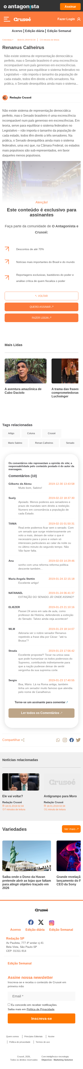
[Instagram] (51, 923)
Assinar (70, 6)
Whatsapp (58, 740)
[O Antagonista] (21, 6)
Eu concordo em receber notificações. (33, 1004)
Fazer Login (66, 19)
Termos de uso (43, 1042)
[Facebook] (31, 923)
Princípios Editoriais (33, 1036)
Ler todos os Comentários (40, 713)
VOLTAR (42, 296)
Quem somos (12, 1036)
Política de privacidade (19, 1042)
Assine (51, 1036)
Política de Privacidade (40, 1009)
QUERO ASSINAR (40, 306)
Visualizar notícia (17, 361)
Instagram (64, 740)
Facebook (71, 740)
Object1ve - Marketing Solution (57, 1060)
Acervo (17, 31)
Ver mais (69, 829)
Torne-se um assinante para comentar (40, 702)
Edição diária (34, 31)
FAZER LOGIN (40, 317)
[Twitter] (41, 923)
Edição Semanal (59, 31)
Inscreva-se (41, 1019)
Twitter (78, 740)
